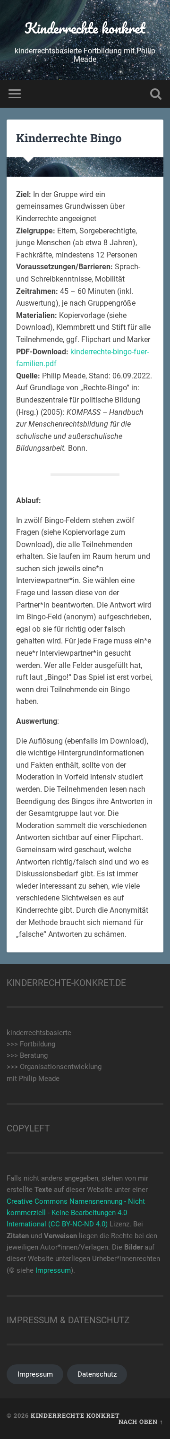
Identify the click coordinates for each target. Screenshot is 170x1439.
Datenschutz (97, 1374)
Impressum (53, 1270)
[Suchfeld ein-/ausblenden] (156, 94)
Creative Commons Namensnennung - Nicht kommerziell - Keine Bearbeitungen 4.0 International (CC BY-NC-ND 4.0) (76, 1213)
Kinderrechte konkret (85, 28)
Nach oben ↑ (141, 1421)
